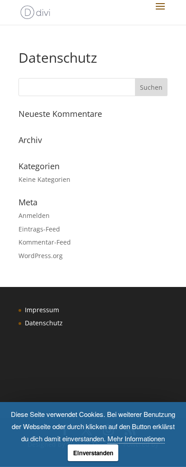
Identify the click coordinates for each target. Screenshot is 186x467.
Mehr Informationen (136, 438)
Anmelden (34, 215)
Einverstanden (93, 453)
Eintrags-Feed (39, 229)
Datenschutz (44, 323)
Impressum (42, 309)
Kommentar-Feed (45, 242)
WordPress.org (41, 255)
